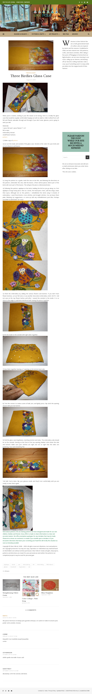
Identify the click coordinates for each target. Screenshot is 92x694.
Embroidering (26, 564)
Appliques (6, 564)
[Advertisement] (75, 101)
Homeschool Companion (23, 2)
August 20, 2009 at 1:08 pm (9, 617)
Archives (75, 34)
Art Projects (53, 34)
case (19, 564)
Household (13, 567)
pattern (5, 137)
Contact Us (41, 690)
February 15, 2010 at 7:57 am (10, 636)
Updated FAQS (60, 690)
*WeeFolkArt (31, 73)
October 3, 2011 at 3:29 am (9, 654)
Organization (22, 567)
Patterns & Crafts (38, 34)
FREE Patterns (49, 564)
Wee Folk (66, 34)
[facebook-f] (79, 2)
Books (13, 564)
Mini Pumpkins (47, 593)
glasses (6, 567)
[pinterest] (84, 2)
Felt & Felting (40, 564)
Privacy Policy (52, 690)
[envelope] (87, 2)
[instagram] (82, 2)
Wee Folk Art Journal (9, 2)
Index (46, 690)
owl (29, 567)
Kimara (7, 571)
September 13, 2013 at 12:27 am (10, 670)
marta (5, 616)
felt (33, 564)
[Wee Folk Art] (46, 11)
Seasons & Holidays (20, 34)
